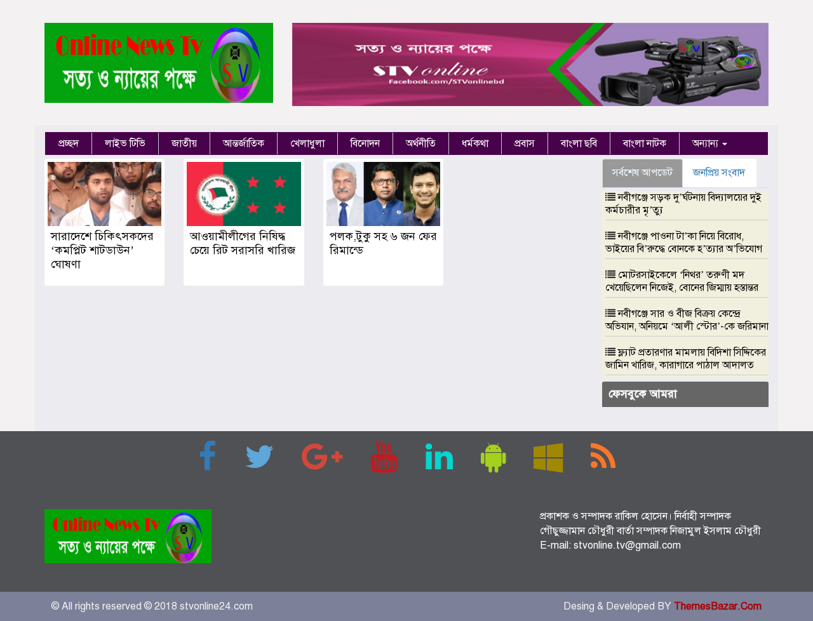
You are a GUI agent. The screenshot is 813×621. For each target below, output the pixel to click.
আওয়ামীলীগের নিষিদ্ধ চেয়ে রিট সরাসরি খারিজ (242, 243)
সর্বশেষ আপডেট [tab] (642, 172)
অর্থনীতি (421, 143)
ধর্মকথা (475, 143)
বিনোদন (365, 143)
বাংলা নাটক (644, 143)
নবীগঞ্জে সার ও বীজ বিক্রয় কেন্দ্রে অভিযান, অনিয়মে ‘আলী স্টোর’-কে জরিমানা (687, 320)
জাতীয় (184, 143)
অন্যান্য (706, 143)
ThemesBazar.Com (718, 606)
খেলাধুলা (307, 143)
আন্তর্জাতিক (243, 143)
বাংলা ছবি (579, 143)
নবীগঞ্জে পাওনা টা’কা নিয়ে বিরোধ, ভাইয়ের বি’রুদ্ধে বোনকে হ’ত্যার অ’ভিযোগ (683, 242)
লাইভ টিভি (125, 143)
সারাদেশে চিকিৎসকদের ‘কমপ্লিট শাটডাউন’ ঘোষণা (102, 250)
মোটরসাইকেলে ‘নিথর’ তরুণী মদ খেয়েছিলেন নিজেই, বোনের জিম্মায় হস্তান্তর (681, 281)
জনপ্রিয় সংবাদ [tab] (719, 172)
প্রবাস (524, 143)
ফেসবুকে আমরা (642, 394)
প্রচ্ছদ (68, 143)
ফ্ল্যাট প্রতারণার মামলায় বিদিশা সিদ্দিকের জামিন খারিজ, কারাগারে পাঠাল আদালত (685, 358)
